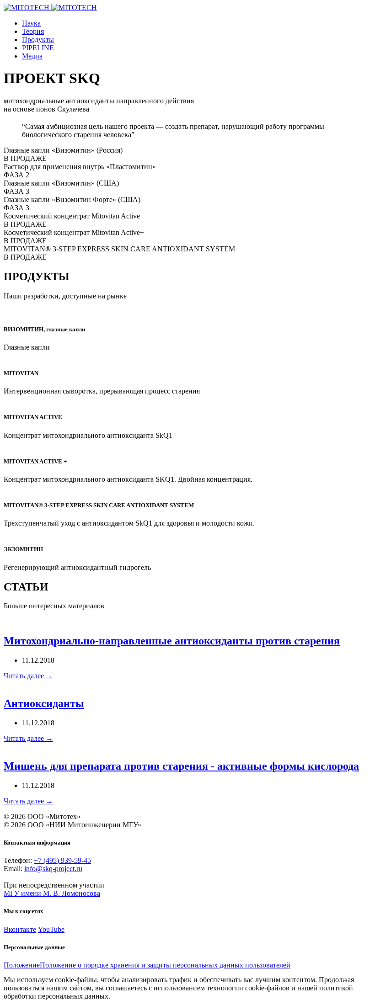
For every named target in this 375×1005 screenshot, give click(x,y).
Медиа (32, 56)
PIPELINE (38, 48)
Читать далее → (28, 676)
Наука (31, 23)
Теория (33, 31)
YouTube (51, 929)
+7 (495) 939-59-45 (62, 860)
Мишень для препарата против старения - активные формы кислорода (181, 766)
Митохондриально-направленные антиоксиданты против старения (172, 641)
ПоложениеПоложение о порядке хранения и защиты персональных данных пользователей (147, 965)
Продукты (38, 39)
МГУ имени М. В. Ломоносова (52, 893)
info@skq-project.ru (53, 868)
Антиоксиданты (44, 703)
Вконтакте (20, 929)
